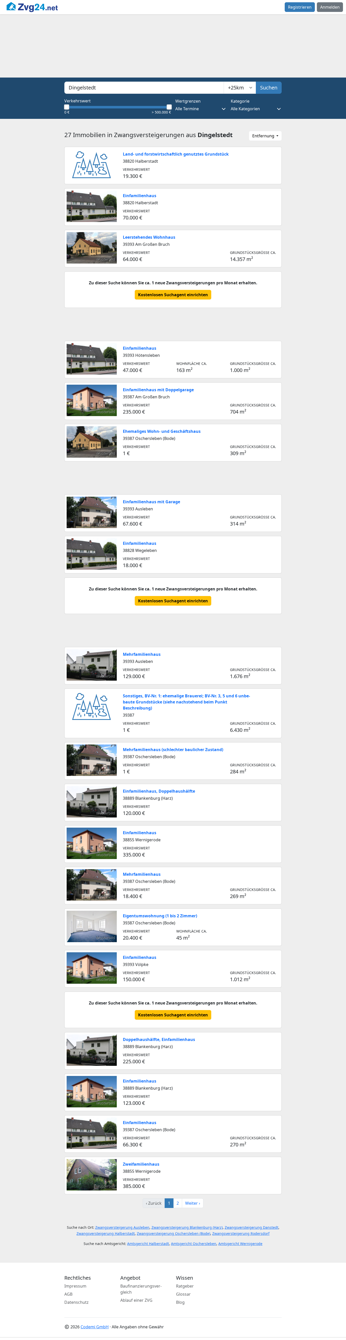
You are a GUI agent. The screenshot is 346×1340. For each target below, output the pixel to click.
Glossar (183, 1294)
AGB (68, 1294)
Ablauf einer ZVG (136, 1300)
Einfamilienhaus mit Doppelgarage (158, 390)
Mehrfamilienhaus (142, 654)
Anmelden (330, 7)
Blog (180, 1302)
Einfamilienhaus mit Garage (151, 502)
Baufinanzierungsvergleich (141, 1289)
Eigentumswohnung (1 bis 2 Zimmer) (160, 916)
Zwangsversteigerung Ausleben (122, 1227)
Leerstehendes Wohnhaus (149, 237)
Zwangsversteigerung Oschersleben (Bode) (173, 1233)
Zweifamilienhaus (141, 1164)
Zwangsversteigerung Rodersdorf (241, 1233)
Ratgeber (185, 1286)
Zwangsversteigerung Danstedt (251, 1227)
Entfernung (263, 136)
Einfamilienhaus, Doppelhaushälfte (159, 791)
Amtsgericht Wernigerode (240, 1243)
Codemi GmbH (95, 1327)
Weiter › (192, 1203)
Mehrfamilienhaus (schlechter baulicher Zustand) (173, 749)
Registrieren (300, 7)
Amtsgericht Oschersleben (193, 1243)
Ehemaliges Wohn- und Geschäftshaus (162, 431)
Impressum (75, 1286)
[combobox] (144, 88)
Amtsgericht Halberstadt (148, 1243)
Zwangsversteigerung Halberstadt (105, 1233)
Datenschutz (76, 1302)
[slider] (66, 106)
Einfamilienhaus (139, 195)
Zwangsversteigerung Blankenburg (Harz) (187, 1227)
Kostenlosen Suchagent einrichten (173, 294)
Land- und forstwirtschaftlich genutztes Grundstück (176, 154)
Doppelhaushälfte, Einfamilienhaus (159, 1039)
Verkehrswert (77, 101)
